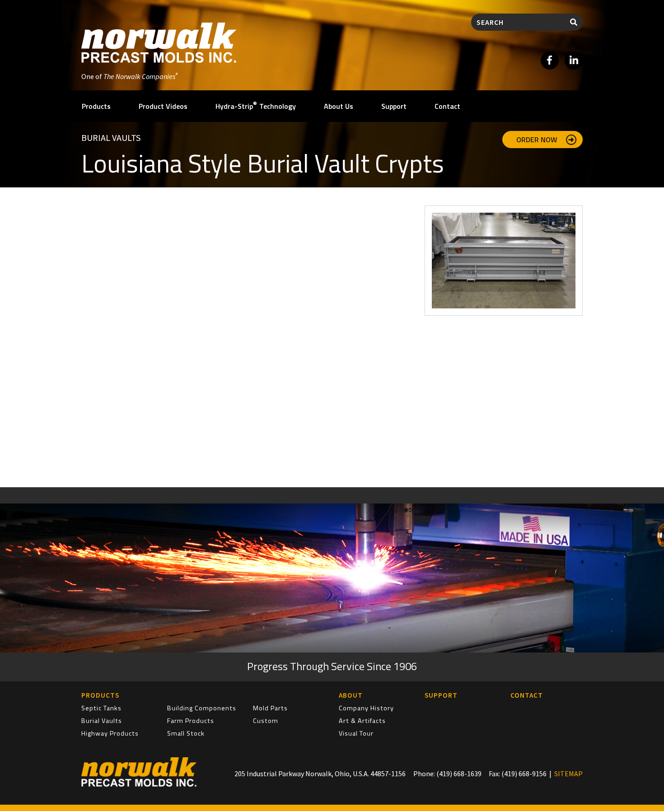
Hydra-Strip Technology (255, 105)
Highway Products (110, 733)
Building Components (201, 708)
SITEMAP (568, 773)
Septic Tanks (101, 708)
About (351, 695)
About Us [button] (338, 106)
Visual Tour (356, 733)
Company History (366, 708)
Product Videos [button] (163, 106)
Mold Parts (270, 708)
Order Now (537, 139)
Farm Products (190, 721)
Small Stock (186, 733)
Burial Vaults (110, 137)
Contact (447, 106)
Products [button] (96, 106)
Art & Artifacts (362, 721)
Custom (265, 721)
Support (394, 106)
